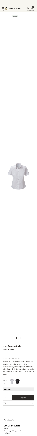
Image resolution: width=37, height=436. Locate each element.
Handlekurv (31, 9)
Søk (28, 10)
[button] (34, 41)
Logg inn (23, 398)
